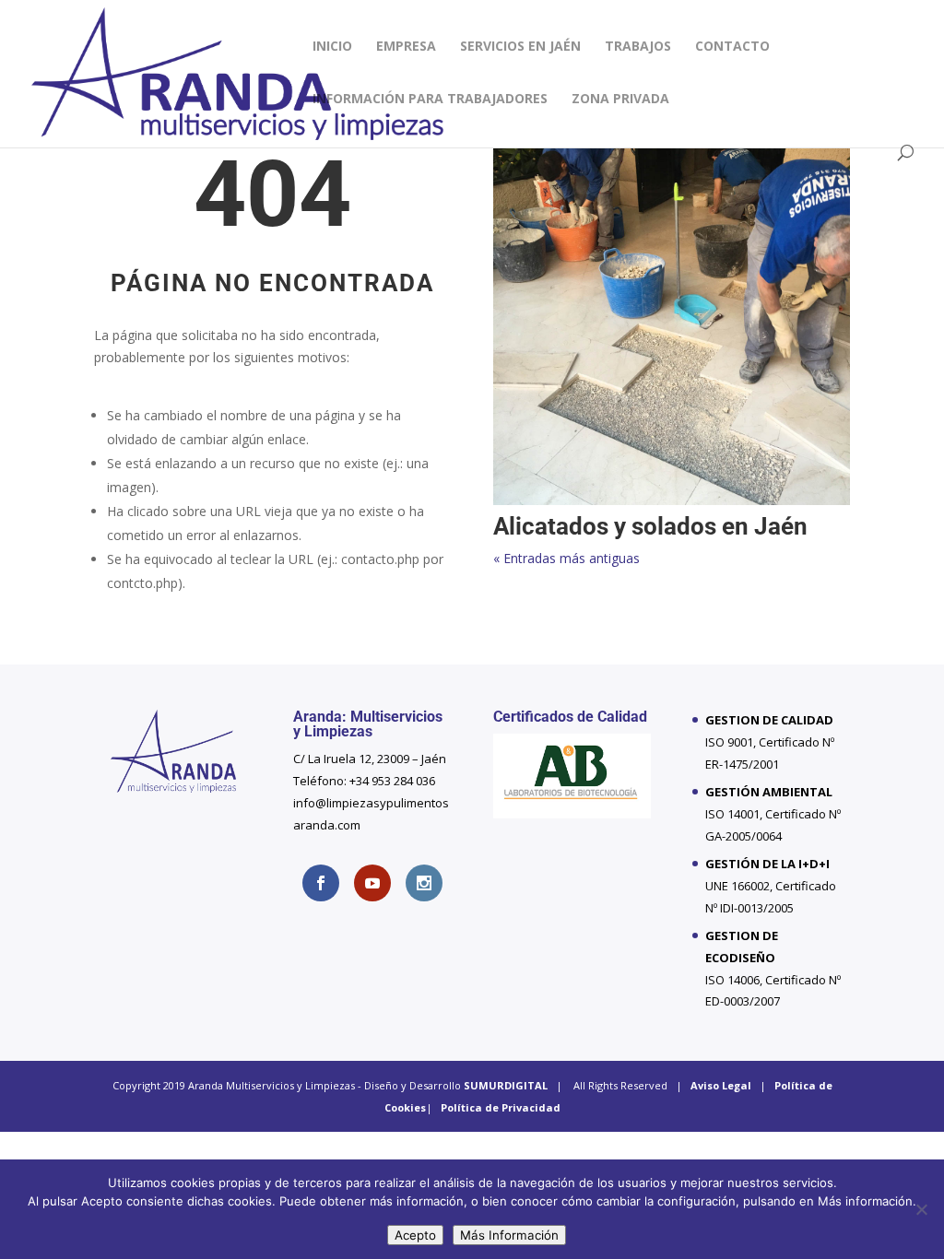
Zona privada (620, 99)
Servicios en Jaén (520, 47)
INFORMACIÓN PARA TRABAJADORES (430, 99)
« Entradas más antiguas (566, 558)
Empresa (406, 47)
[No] (921, 1209)
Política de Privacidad (500, 1107)
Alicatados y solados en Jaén (650, 526)
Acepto (415, 1235)
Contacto (732, 47)
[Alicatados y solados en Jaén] (671, 326)
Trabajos (638, 47)
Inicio (332, 47)
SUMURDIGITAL (506, 1085)
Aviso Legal (720, 1085)
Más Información (509, 1235)
